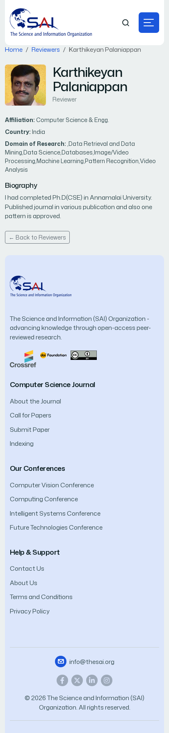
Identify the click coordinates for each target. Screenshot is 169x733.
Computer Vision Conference (52, 485)
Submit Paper (30, 429)
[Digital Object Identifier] (53, 354)
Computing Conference (44, 499)
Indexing (22, 443)
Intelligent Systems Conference (55, 513)
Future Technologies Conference (56, 527)
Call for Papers (30, 415)
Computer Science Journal (52, 384)
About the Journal (35, 401)
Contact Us (27, 568)
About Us (23, 583)
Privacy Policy (30, 611)
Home (14, 49)
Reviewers (46, 49)
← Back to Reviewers (37, 237)
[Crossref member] (23, 358)
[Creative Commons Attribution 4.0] (84, 354)
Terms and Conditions (41, 596)
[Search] (126, 22)
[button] (149, 22)
